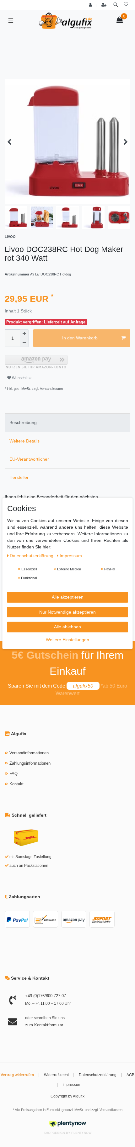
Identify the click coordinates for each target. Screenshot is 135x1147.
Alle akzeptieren (68, 597)
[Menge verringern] (24, 342)
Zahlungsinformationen (30, 763)
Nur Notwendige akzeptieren (67, 611)
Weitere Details (24, 440)
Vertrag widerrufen (17, 1075)
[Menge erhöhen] (24, 333)
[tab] (67, 422)
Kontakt (16, 784)
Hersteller (19, 477)
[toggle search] (116, 5)
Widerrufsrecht (56, 1075)
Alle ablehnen (67, 626)
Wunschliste (22, 378)
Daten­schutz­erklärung (32, 555)
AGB (130, 1075)
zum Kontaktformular (44, 1025)
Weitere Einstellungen (67, 639)
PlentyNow (81, 1132)
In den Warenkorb (80, 337)
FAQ (13, 773)
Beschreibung (23, 422)
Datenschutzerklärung (97, 1075)
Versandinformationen (29, 753)
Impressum (71, 1084)
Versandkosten (111, 1110)
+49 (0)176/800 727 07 (45, 995)
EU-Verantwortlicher (29, 459)
